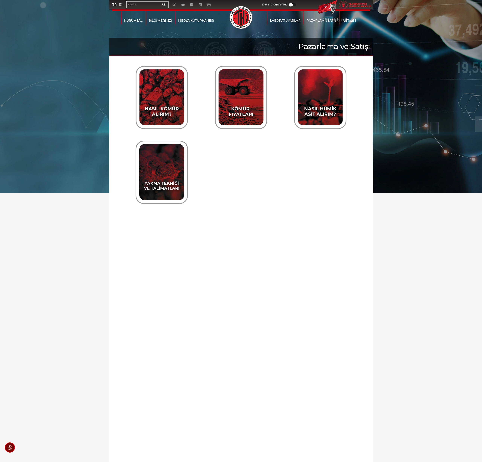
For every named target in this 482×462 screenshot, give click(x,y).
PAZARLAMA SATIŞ (321, 20)
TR (114, 4)
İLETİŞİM (349, 20)
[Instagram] (209, 5)
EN (121, 4)
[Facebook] (191, 5)
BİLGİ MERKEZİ (160, 20)
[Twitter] (174, 5)
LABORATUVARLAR (285, 20)
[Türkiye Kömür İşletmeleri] (241, 17)
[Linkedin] (200, 5)
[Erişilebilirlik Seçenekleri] (10, 447)
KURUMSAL (133, 20)
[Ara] (164, 5)
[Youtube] (183, 5)
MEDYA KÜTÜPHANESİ (196, 20)
